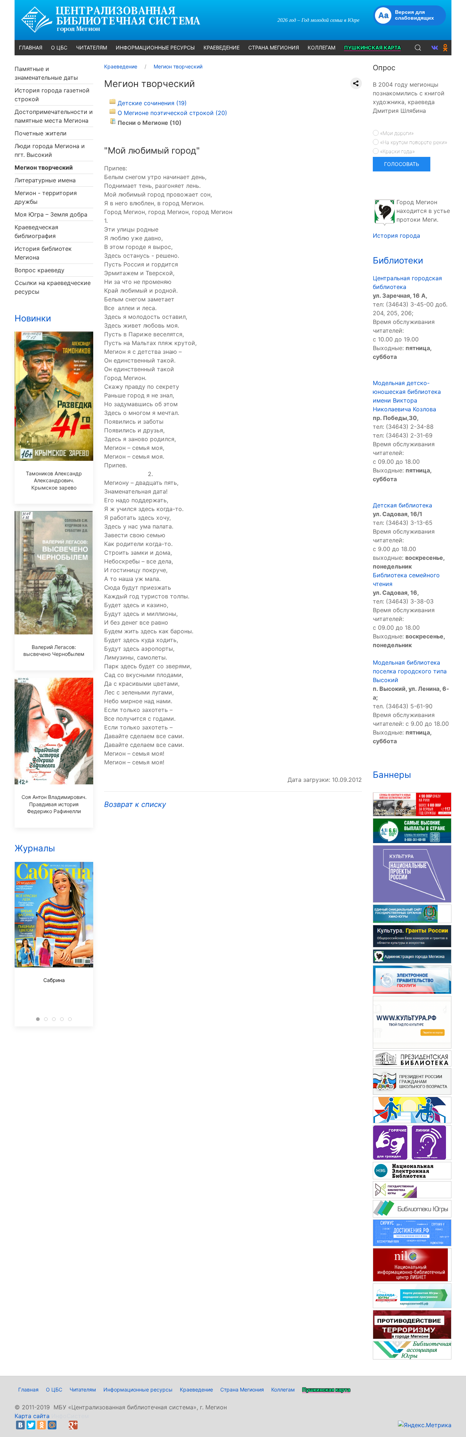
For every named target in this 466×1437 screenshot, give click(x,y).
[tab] (38, 1019)
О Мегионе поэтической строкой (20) (172, 112)
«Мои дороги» (396, 133)
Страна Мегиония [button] (273, 47)
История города (396, 235)
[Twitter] (31, 1425)
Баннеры (392, 774)
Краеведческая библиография (36, 231)
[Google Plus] (73, 1425)
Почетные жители (41, 133)
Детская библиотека (402, 505)
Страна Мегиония (242, 1389)
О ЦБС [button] (59, 47)
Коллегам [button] (321, 47)
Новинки (33, 318)
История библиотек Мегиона (43, 253)
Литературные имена (45, 180)
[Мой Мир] (52, 1425)
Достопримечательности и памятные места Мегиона (54, 116)
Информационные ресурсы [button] (155, 47)
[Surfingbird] (83, 1425)
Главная (28, 1389)
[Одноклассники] (41, 1425)
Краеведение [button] (222, 47)
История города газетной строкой (52, 95)
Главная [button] (30, 47)
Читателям (83, 1389)
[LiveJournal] (62, 1425)
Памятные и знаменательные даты (46, 73)
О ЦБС (54, 1389)
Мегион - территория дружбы (46, 197)
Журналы (35, 848)
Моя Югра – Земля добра (51, 214)
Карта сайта (32, 1416)
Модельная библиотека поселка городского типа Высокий (410, 671)
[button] (418, 47)
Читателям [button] (91, 47)
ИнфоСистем (70, 1416)
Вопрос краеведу (39, 270)
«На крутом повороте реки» (413, 142)
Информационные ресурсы (138, 1389)
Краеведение (196, 1389)
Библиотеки (398, 260)
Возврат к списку (135, 804)
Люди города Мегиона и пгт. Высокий (50, 150)
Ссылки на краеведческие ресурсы (53, 287)
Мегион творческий (44, 167)
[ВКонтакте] (20, 1425)
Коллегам (283, 1389)
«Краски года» (397, 151)
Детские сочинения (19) (152, 103)
